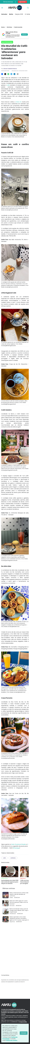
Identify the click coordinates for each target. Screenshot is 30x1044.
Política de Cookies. (11, 1040)
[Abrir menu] (2, 8)
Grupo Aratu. (23, 1022)
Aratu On (18, 102)
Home (3, 27)
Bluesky (23, 844)
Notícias (9, 27)
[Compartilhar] (17, 74)
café (8, 85)
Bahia (11, 14)
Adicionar (24, 34)
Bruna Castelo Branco (10, 68)
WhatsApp (16, 848)
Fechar (23, 1033)
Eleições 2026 (19, 14)
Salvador (4, 14)
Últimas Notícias (8, 2)
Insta (12, 844)
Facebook (18, 844)
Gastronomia (18, 27)
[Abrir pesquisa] (28, 8)
